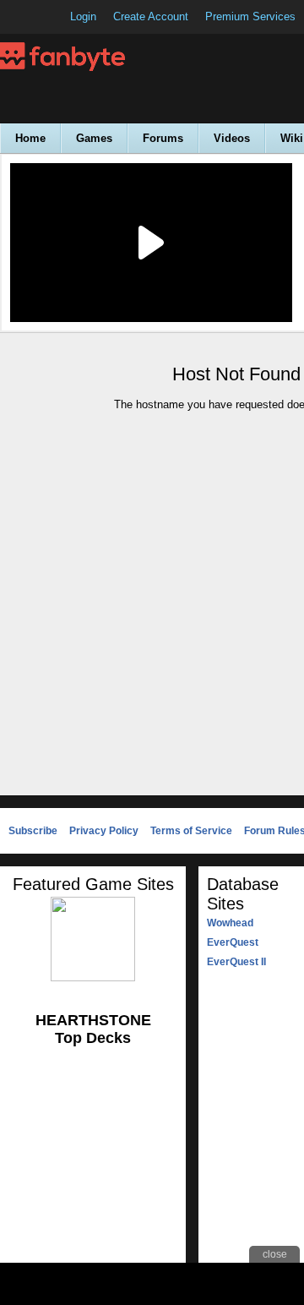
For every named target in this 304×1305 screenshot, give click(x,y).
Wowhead (230, 923)
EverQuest (232, 942)
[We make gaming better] (54, 17)
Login (83, 16)
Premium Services (250, 16)
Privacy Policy (103, 831)
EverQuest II (236, 962)
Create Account (150, 16)
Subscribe (32, 831)
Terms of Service (191, 831)
